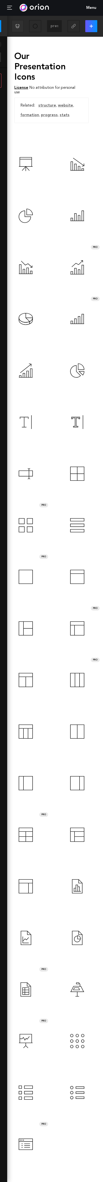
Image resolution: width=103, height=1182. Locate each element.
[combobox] (54, 26)
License (21, 88)
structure (47, 105)
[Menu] (9, 8)
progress (49, 115)
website (65, 105)
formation (29, 115)
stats (64, 115)
